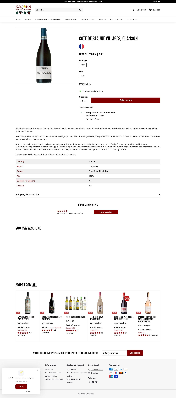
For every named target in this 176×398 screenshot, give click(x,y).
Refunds (70, 382)
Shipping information (27, 194)
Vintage (83, 60)
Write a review (106, 212)
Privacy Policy (51, 376)
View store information (94, 119)
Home (18, 19)
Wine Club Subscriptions (77, 373)
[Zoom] (44, 55)
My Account (72, 369)
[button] (23, 333)
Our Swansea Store (53, 373)
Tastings (132, 19)
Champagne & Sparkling (48, 19)
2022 (83, 64)
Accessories (117, 19)
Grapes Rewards (74, 379)
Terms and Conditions (54, 379)
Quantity (83, 97)
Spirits (102, 19)
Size (81, 71)
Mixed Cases (71, 19)
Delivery (70, 376)
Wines (28, 19)
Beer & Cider (88, 19)
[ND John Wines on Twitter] (96, 382)
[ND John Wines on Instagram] (89, 382)
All (34, 285)
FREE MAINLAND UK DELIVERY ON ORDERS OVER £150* (83, 2)
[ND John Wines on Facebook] (93, 382)
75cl (82, 76)
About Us (49, 369)
